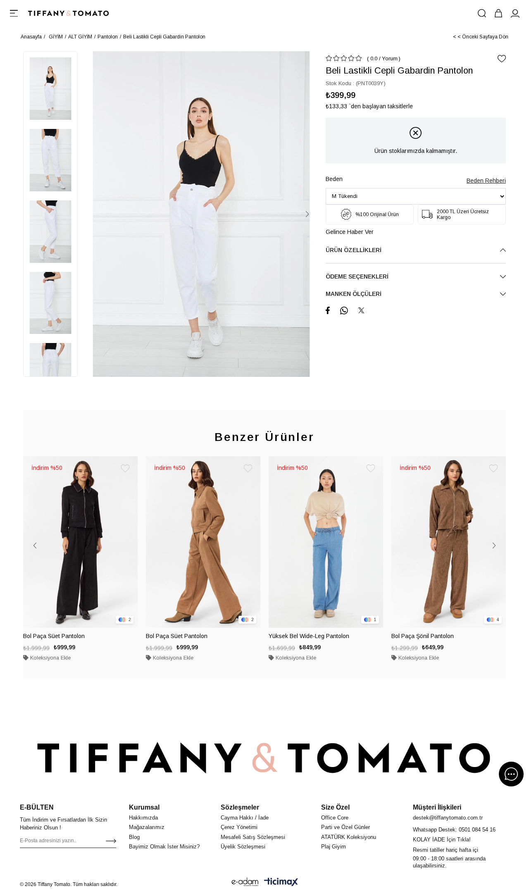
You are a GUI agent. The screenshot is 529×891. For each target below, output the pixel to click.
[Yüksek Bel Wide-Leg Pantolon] (326, 542)
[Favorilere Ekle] (502, 59)
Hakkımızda (143, 818)
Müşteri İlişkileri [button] (437, 807)
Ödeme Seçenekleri (357, 276)
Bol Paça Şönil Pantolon (422, 636)
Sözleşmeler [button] (240, 807)
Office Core (334, 818)
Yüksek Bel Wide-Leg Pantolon (309, 636)
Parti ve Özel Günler (345, 827)
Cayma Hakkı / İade (245, 818)
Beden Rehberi (486, 180)
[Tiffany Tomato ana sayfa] (264, 757)
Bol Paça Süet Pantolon (54, 636)
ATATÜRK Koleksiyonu (348, 837)
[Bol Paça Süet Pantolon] (80, 542)
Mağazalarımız (146, 827)
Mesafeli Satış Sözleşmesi (253, 837)
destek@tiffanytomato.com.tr (448, 818)
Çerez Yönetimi (239, 827)
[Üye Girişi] (515, 13)
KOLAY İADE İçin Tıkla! (442, 839)
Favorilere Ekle (125, 469)
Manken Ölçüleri (353, 294)
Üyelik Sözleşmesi (243, 846)
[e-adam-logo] (245, 882)
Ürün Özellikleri (353, 250)
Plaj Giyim (333, 846)
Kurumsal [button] (144, 807)
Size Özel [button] (335, 807)
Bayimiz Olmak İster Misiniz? (164, 846)
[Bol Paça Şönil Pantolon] (448, 542)
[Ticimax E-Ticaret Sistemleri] (281, 882)
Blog (134, 837)
